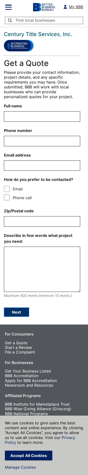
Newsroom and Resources (29, 385)
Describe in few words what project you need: (38, 238)
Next (16, 312)
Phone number (18, 130)
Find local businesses (35, 20)
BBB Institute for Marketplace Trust (37, 404)
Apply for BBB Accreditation (31, 380)
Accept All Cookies (28, 455)
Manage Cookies (20, 467)
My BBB (76, 7)
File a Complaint (20, 352)
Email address (17, 155)
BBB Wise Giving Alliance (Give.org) (38, 408)
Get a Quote (16, 342)
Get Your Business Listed (28, 371)
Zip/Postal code (19, 210)
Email (18, 188)
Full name (13, 105)
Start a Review (18, 347)
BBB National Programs (26, 413)
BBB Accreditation (21, 375)
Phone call (22, 197)
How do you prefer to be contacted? (38, 179)
